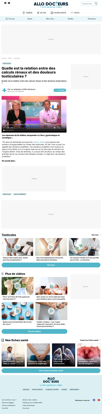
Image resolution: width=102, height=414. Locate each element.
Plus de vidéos (15, 273)
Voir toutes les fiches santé (51, 370)
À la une (11, 19)
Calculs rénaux (20, 194)
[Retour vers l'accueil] (51, 5)
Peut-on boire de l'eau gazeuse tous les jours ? (16, 298)
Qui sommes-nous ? (9, 400)
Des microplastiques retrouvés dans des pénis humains (49, 259)
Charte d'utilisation (8, 405)
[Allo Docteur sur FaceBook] (5, 3)
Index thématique (29, 405)
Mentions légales (8, 403)
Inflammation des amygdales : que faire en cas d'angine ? (88, 361)
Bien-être (50, 19)
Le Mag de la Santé (52, 389)
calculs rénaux (39, 142)
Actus (43, 13)
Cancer (64, 389)
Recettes (26, 389)
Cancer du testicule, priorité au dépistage (37, 362)
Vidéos (29, 13)
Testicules (17, 58)
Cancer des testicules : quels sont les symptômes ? (15, 259)
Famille (70, 19)
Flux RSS (5, 408)
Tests (76, 13)
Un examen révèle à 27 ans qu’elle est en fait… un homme (84, 259)
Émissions (92, 19)
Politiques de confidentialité (32, 403)
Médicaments (74, 389)
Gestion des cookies (30, 400)
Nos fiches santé (16, 340)
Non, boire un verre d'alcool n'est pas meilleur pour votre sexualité (51, 298)
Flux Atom (26, 408)
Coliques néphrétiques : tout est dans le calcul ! (13, 361)
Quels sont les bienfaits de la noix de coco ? (17, 323)
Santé (29, 19)
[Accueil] (51, 381)
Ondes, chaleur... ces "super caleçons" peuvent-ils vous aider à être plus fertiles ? (51, 324)
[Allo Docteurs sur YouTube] (9, 3)
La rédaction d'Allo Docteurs (23, 89)
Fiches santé (60, 13)
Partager (61, 90)
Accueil (4, 58)
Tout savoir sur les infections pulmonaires (61, 361)
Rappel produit (37, 389)
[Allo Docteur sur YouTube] (99, 400)
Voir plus (51, 265)
